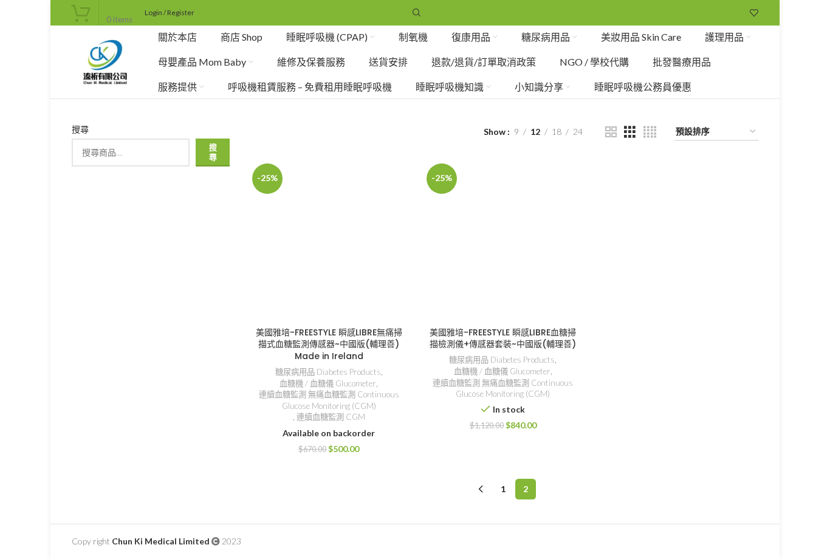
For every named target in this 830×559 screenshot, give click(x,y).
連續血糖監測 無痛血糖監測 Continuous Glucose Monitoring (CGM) (329, 400)
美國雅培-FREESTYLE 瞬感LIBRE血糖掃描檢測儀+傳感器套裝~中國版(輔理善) (503, 338)
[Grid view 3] (630, 132)
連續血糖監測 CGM (331, 417)
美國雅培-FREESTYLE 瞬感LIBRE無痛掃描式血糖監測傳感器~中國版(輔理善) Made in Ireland (329, 344)
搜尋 (80, 129)
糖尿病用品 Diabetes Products (328, 372)
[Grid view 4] (649, 132)
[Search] (415, 13)
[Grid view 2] (611, 132)
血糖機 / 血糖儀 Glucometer (328, 383)
